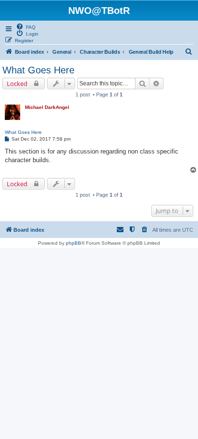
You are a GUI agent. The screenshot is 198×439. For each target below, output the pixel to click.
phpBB (73, 243)
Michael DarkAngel (47, 107)
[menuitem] (26, 26)
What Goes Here (38, 70)
